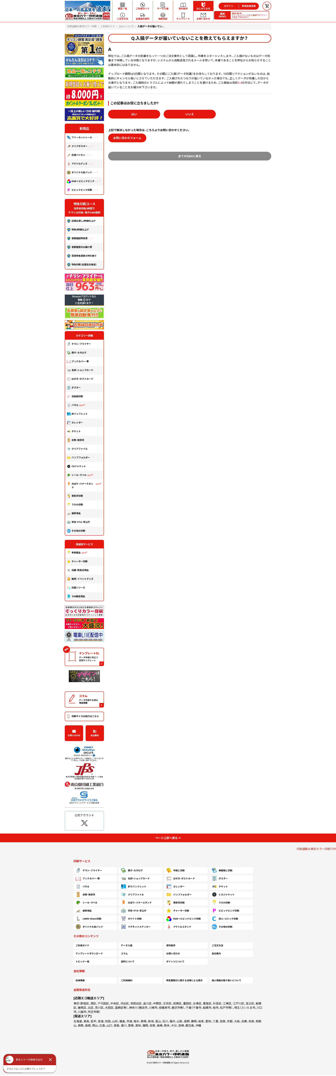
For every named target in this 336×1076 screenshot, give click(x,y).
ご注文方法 (217, 945)
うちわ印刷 (77, 504)
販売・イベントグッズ (82, 578)
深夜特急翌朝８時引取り (84, 255)
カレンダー (77, 422)
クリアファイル (80, 448)
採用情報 (80, 980)
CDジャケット (79, 466)
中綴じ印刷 (179, 870)
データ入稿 (126, 945)
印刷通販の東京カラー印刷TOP (316, 849)
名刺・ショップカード (82, 370)
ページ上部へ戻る (166, 838)
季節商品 (76, 552)
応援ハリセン (78, 154)
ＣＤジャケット (226, 894)
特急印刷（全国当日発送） (84, 264)
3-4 (240, 83)
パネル (75, 405)
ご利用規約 (126, 980)
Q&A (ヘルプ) (126, 26)
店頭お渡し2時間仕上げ (84, 220)
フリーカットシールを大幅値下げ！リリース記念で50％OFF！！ (249, 15)
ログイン (228, 6)
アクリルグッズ (79, 163)
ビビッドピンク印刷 (82, 189)
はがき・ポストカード (82, 378)
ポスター (76, 387)
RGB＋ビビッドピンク (83, 181)
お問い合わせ (74, 735)
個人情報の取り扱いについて (226, 980)
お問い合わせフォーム (127, 138)
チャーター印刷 (80, 561)
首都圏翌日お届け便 (82, 247)
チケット (76, 431)
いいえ (190, 114)
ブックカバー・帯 (80, 361)
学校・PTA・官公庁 (81, 522)
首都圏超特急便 (80, 238)
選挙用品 (76, 513)
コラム (124, 953)
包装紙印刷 (77, 396)
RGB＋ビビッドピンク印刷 (187, 918)
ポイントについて (175, 961)
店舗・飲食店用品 (80, 570)
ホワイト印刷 (135, 918)
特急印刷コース (84, 204)
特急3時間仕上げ (80, 229)
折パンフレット (80, 413)
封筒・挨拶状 (78, 440)
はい (134, 114)
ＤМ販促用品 (78, 596)
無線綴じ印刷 (225, 870)
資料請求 (170, 945)
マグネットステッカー (139, 926)
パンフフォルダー (81, 457)
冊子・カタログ (79, 352)
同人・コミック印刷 (228, 918)
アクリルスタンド (182, 926)
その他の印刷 (78, 530)
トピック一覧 (82, 961)
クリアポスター (80, 146)
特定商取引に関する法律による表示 (184, 980)
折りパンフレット (137, 886)
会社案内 (94, 735)
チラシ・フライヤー (81, 343)
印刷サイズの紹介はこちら (85, 716)
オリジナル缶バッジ (82, 172)
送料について (128, 961)
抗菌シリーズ (79, 587)
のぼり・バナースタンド (82, 485)
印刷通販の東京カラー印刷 (82, 26)
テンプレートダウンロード (89, 953)
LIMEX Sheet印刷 (92, 918)
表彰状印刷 (77, 495)
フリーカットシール (82, 137)
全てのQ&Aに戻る (189, 156)
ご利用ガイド (107, 26)
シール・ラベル (79, 475)
